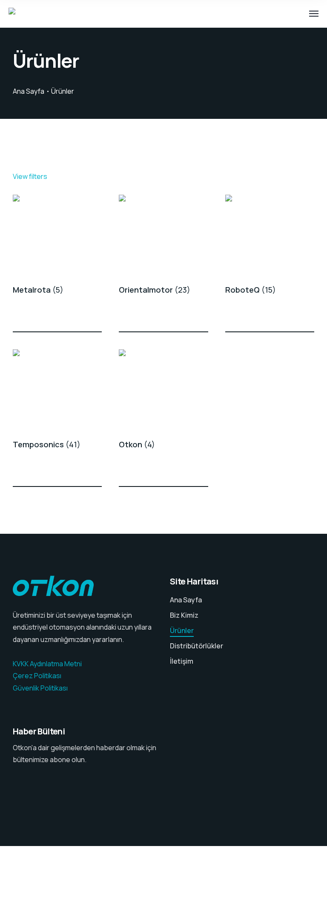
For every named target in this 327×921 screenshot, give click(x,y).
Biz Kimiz (184, 615)
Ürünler (182, 630)
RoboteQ (250, 290)
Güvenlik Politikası (40, 688)
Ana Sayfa (28, 91)
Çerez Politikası (37, 675)
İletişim (181, 661)
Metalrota (38, 290)
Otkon (137, 444)
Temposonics (46, 444)
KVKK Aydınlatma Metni (47, 663)
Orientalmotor (154, 290)
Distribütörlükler (196, 645)
